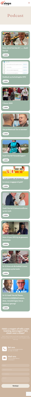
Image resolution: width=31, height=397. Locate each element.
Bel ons (11, 347)
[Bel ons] (4, 349)
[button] (29, 3)
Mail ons (12, 356)
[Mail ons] (4, 358)
